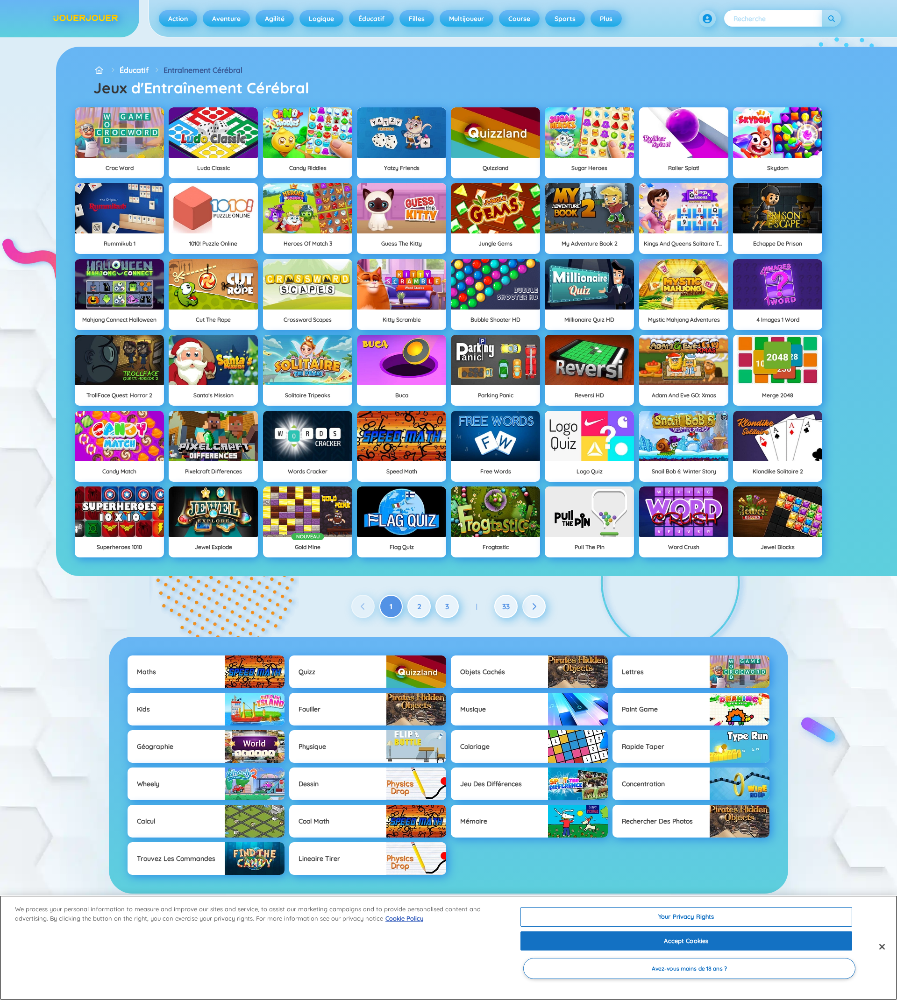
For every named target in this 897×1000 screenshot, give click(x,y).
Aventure (226, 18)
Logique (321, 18)
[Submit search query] (831, 18)
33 (506, 606)
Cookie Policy (404, 918)
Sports (565, 18)
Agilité (275, 18)
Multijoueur (466, 18)
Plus (606, 18)
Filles (417, 18)
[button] (707, 18)
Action (178, 18)
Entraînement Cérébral (203, 70)
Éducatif (371, 18)
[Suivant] (534, 606)
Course (519, 18)
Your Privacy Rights (686, 916)
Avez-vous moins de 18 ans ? (689, 968)
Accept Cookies (686, 940)
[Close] (882, 947)
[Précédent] (363, 606)
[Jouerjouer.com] (99, 70)
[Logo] (85, 18)
